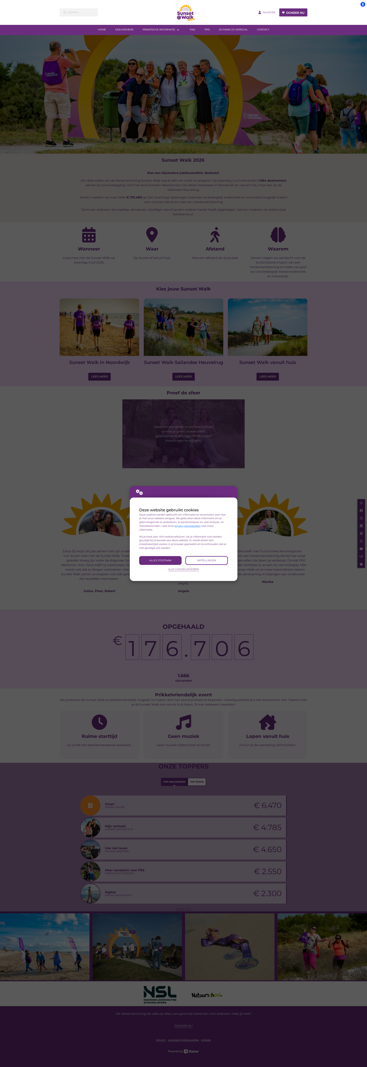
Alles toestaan (160, 560)
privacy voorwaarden (188, 525)
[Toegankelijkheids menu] (363, 4)
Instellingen (206, 560)
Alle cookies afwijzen (183, 569)
